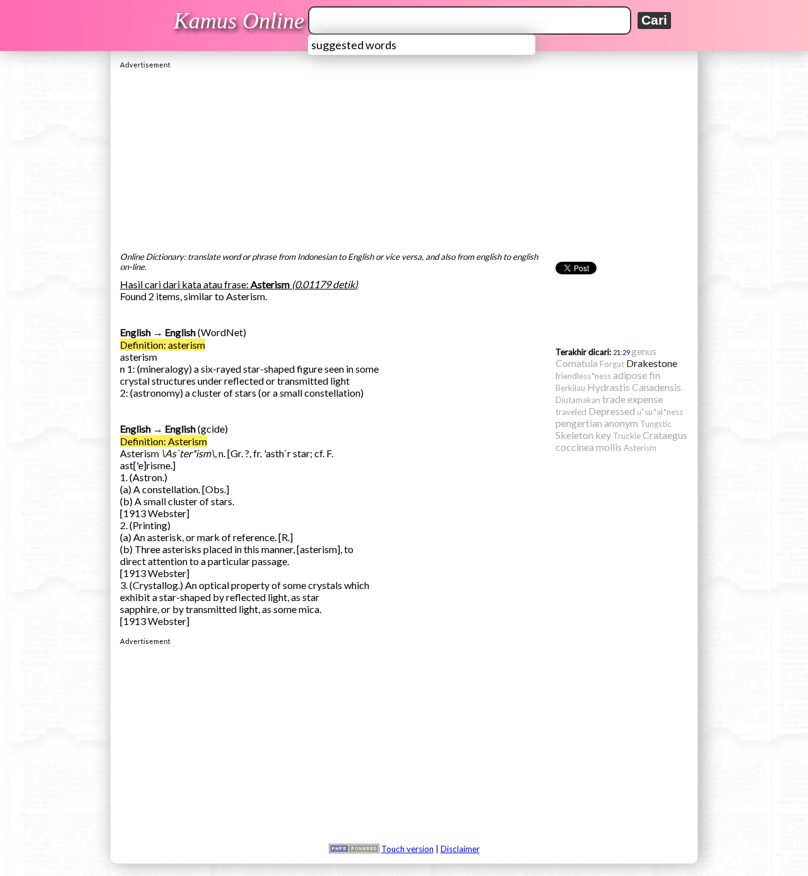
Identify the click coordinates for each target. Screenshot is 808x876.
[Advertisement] (404, 157)
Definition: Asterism (163, 441)
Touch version (407, 849)
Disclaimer (460, 849)
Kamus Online (239, 20)
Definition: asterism (162, 345)
